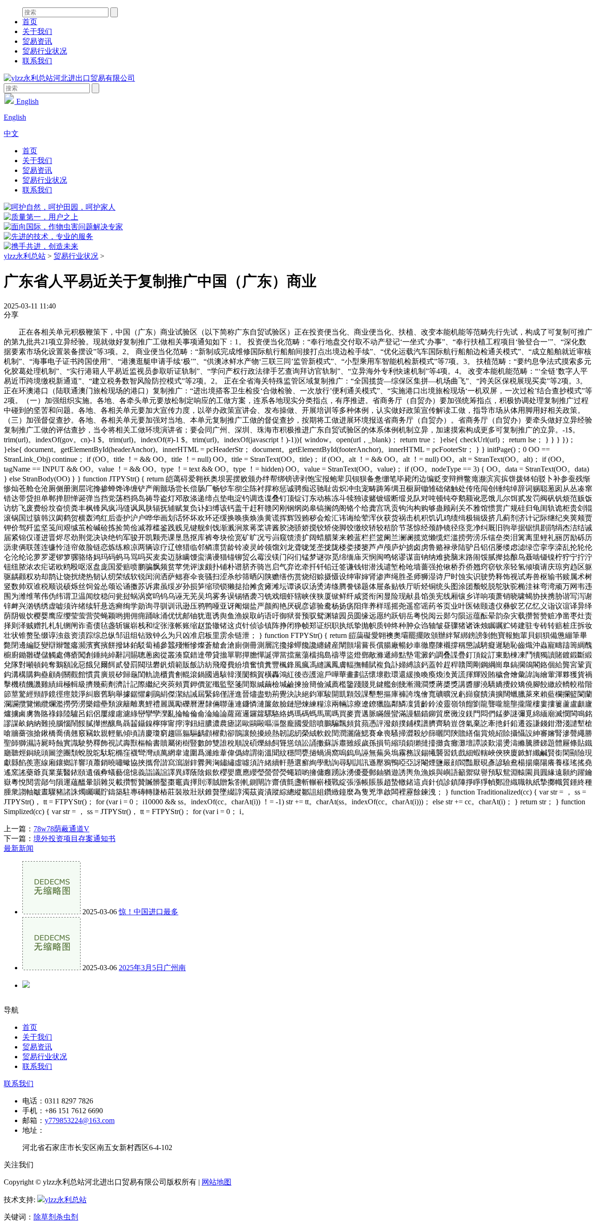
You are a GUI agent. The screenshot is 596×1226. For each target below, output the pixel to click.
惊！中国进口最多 (148, 912)
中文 (11, 133)
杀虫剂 (67, 1217)
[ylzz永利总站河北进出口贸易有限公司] (69, 78)
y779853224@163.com (80, 1120)
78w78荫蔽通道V (61, 829)
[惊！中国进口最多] (51, 912)
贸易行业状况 (44, 51)
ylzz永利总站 (25, 256)
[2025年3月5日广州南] (51, 968)
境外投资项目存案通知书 (74, 838)
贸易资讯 (37, 41)
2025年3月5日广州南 (152, 968)
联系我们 (37, 61)
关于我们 (37, 31)
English (26, 101)
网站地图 (216, 1182)
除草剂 (45, 1217)
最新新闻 (19, 848)
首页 (29, 22)
